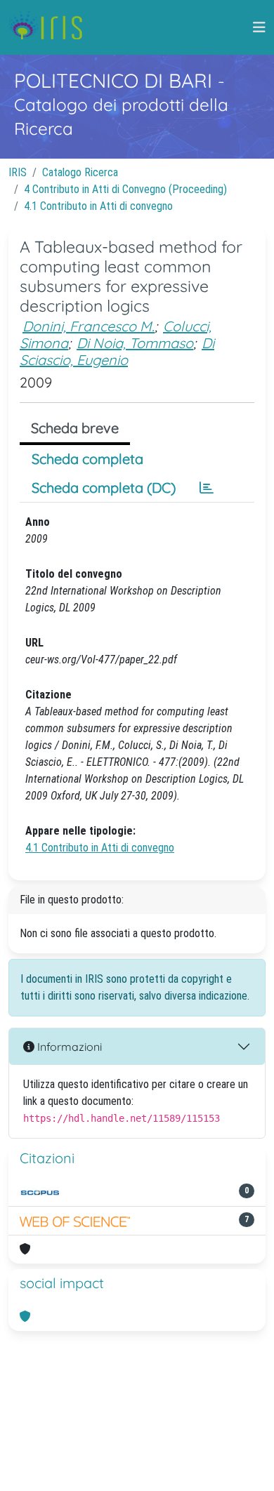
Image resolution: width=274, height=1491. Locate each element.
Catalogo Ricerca (80, 172)
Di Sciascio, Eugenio (117, 351)
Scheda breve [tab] (75, 428)
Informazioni (68, 1047)
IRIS (17, 172)
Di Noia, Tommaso (135, 343)
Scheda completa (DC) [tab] (104, 487)
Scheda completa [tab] (87, 459)
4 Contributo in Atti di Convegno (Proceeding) (125, 189)
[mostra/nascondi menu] (259, 27)
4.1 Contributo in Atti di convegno (98, 206)
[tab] (207, 488)
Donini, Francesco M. (88, 326)
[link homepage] (50, 27)
